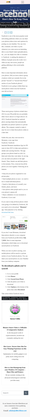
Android (14, 297)
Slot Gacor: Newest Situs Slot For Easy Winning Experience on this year (15, 349)
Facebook (6, 297)
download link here (8, 212)
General (12, 299)
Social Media (22, 299)
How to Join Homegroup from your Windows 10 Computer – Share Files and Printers (15, 370)
